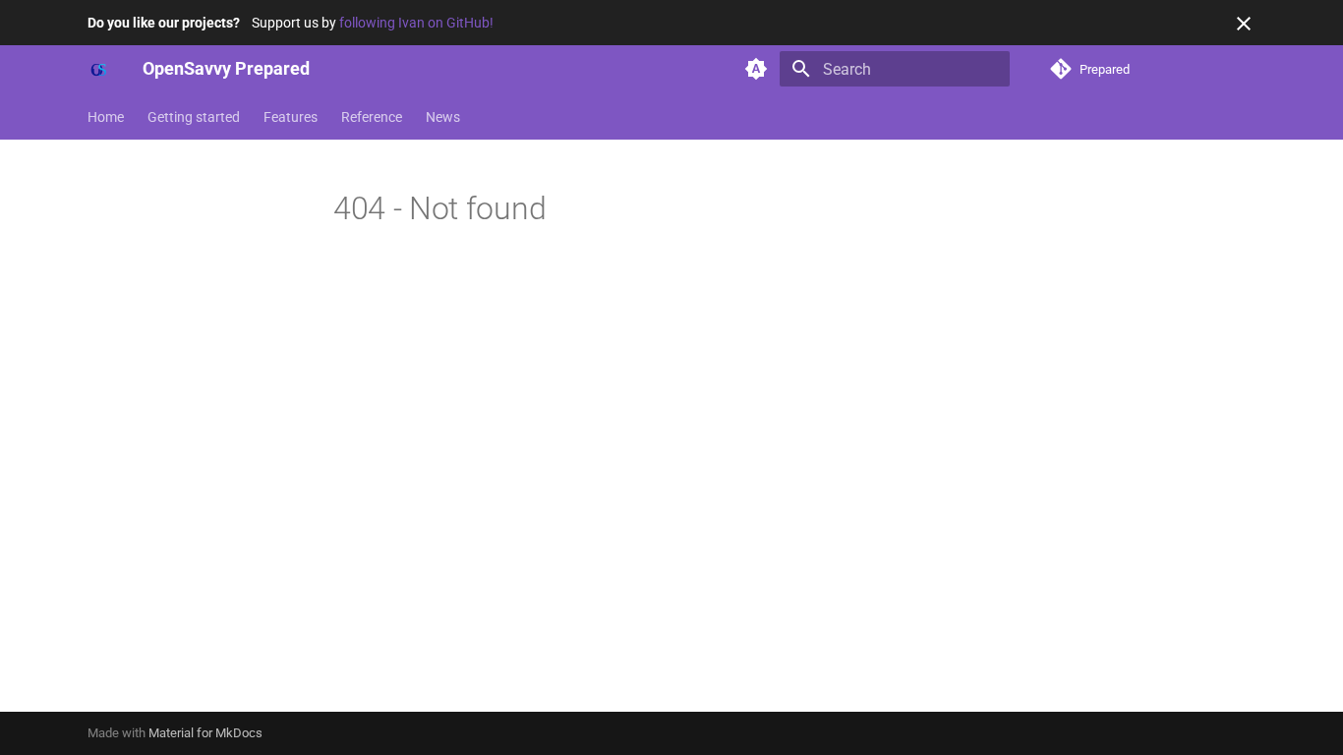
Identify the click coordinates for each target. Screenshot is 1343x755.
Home (106, 117)
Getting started (193, 117)
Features (290, 117)
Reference (371, 117)
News (443, 117)
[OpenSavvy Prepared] (99, 68)
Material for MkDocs (205, 733)
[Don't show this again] (1243, 23)
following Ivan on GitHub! (416, 22)
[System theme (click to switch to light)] (756, 68)
